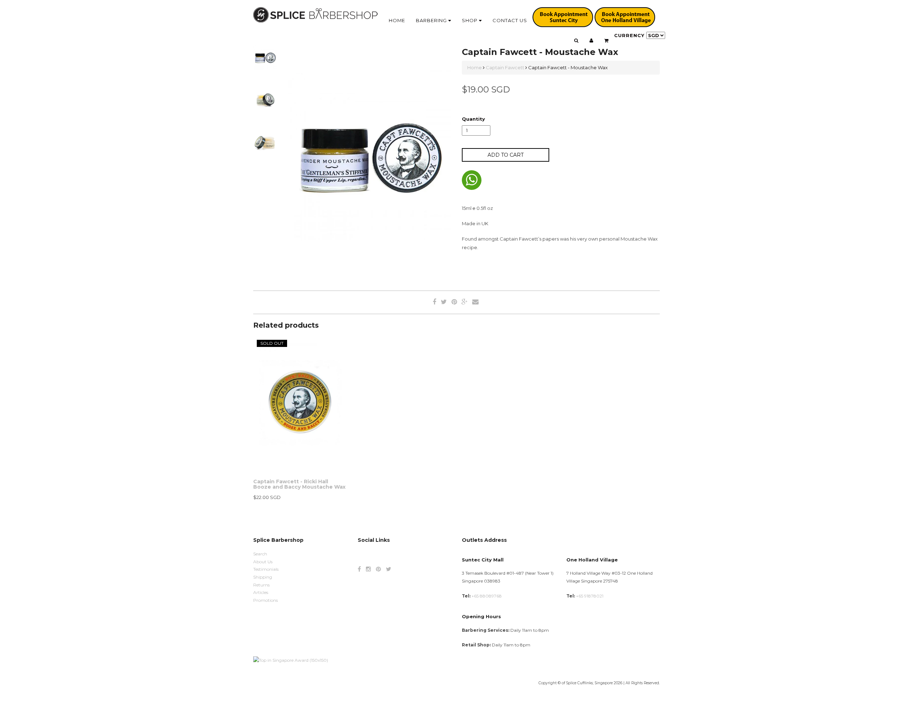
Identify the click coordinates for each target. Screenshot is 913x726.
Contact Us (510, 20)
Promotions (265, 600)
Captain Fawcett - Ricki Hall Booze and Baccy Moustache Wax (299, 484)
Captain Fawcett (505, 67)
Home (397, 20)
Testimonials (266, 569)
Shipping (262, 577)
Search (260, 553)
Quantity (473, 119)
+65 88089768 (486, 596)
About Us (262, 561)
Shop (470, 20)
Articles (260, 592)
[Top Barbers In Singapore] (290, 659)
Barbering (432, 20)
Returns (261, 585)
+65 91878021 (589, 596)
